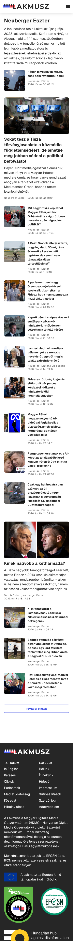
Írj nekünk (46, 775)
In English (11, 769)
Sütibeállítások (50, 794)
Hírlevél (44, 781)
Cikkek (9, 781)
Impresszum (48, 788)
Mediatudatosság (17, 794)
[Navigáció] (68, 6)
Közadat (10, 800)
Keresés (10, 775)
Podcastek (12, 788)
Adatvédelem (49, 807)
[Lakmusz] (26, 6)
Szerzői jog (47, 800)
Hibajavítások (14, 807)
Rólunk (44, 769)
